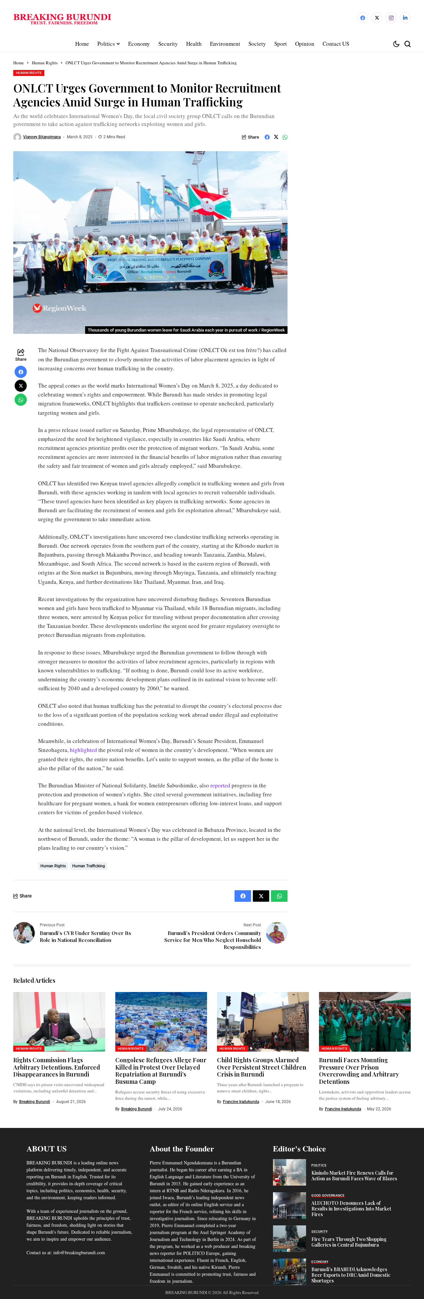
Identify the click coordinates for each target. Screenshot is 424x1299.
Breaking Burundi (34, 1101)
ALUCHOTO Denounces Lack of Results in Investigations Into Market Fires (351, 1208)
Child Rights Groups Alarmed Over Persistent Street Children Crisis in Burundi (261, 1067)
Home (18, 63)
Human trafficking (88, 866)
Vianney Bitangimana (42, 137)
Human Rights (45, 63)
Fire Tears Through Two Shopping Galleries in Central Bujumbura (349, 1242)
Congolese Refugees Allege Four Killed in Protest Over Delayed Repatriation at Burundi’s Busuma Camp (160, 1070)
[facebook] (362, 17)
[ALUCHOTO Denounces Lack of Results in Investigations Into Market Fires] (289, 1205)
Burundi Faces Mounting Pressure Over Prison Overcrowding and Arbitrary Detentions (359, 1070)
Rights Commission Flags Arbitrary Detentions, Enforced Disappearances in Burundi (56, 1067)
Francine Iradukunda (241, 1101)
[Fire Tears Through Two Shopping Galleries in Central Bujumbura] (289, 1238)
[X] (376, 17)
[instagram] (391, 17)
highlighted (84, 750)
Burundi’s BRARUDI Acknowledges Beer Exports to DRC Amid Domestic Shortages (350, 1275)
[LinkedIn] (405, 17)
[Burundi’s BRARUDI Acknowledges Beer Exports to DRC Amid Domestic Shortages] (289, 1272)
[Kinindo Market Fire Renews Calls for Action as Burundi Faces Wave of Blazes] (289, 1172)
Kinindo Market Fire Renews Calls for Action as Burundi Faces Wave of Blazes (354, 1176)
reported (221, 785)
